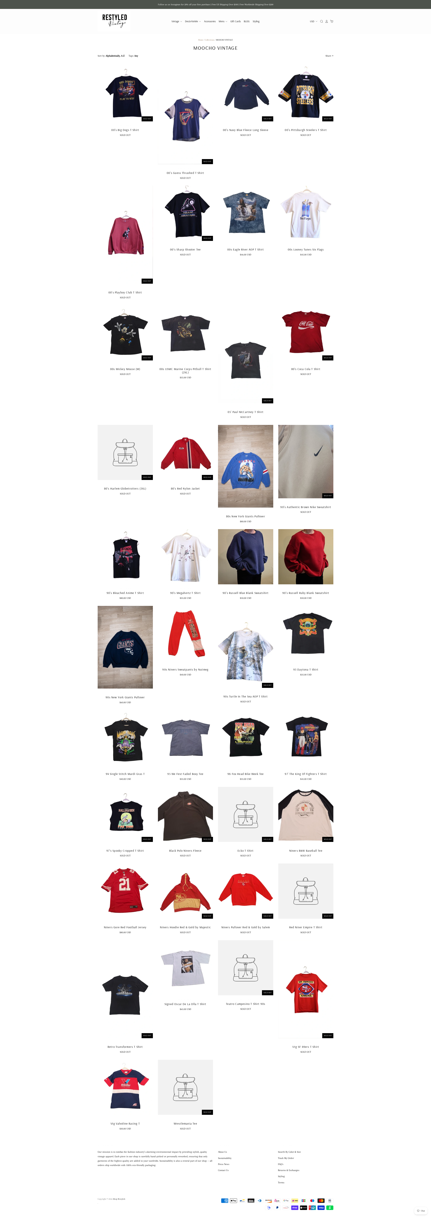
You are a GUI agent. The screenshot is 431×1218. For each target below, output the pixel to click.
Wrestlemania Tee (185, 1123)
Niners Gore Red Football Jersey (125, 927)
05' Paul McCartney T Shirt (245, 412)
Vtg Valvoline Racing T (125, 1123)
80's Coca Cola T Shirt (305, 369)
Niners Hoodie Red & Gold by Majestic (185, 927)
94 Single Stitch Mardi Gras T (125, 774)
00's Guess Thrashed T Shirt (185, 173)
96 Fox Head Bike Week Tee (245, 774)
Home (200, 40)
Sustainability (224, 1158)
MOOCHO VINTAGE (125, 125)
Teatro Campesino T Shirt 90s (245, 1004)
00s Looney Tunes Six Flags (306, 249)
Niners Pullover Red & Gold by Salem (245, 927)
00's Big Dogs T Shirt (125, 130)
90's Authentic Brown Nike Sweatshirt (305, 507)
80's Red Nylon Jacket (185, 488)
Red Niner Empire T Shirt (305, 927)
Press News (223, 1164)
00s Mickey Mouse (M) (125, 369)
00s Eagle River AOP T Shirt (245, 249)
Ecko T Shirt (246, 850)
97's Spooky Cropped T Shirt (125, 850)
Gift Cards (235, 21)
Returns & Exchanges (288, 1170)
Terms (281, 1182)
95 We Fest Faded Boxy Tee (185, 774)
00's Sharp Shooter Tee (185, 249)
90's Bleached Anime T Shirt (125, 593)
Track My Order (286, 1158)
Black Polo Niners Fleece (185, 850)
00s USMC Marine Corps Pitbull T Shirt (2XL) (185, 370)
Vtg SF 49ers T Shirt (305, 1046)
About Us (222, 1151)
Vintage (176, 21)
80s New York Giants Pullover (245, 516)
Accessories (210, 21)
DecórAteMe (192, 21)
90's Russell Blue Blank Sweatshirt (246, 593)
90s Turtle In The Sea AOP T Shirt (245, 696)
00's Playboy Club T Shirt (125, 292)
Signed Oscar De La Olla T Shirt (185, 1004)
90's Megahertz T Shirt (185, 593)
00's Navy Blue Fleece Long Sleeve (245, 130)
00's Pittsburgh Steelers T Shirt (306, 130)
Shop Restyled (119, 1199)
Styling (256, 21)
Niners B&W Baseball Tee (305, 850)
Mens (222, 21)
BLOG (247, 21)
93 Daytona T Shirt (305, 669)
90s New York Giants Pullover (125, 697)
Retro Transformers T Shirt (125, 1046)
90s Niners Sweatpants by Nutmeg (185, 669)
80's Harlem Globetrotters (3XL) (125, 488)
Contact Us (223, 1170)
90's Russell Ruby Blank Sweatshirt (305, 593)
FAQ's (280, 1164)
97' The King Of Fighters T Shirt (306, 774)
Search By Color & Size (289, 1151)
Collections (209, 40)
